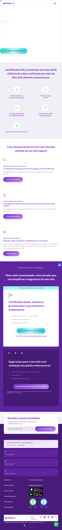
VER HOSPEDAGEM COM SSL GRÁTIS (31, 330)
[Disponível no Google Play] (43, 494)
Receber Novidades (45, 429)
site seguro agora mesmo (13, 50)
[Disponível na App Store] (43, 489)
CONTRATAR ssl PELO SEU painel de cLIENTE (31, 386)
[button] (56, 524)
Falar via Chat (12, 445)
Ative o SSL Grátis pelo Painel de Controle (35, 336)
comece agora (11, 253)
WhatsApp (22, 445)
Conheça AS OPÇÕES (13, 179)
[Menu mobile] (55, 3)
